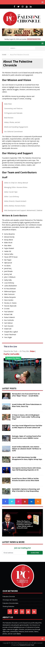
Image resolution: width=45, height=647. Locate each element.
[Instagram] (22, 7)
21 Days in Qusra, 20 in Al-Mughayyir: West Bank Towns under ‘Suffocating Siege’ (26, 417)
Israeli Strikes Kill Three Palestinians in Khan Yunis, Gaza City (26, 405)
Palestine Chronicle (9, 596)
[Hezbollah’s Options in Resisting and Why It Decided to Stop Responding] (6, 491)
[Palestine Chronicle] (22, 586)
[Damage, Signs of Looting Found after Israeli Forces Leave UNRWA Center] (6, 438)
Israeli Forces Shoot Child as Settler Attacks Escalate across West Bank (25, 479)
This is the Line (10, 346)
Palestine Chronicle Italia (10, 603)
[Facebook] (14, 7)
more (19, 634)
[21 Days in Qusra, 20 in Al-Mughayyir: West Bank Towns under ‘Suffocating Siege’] (6, 417)
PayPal (6, 354)
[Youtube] (26, 7)
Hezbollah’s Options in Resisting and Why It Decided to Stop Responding (26, 490)
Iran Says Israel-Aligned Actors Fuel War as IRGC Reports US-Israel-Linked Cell (27, 426)
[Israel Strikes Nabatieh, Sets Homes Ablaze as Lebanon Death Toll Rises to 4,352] (6, 449)
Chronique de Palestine (10, 600)
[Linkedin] (31, 7)
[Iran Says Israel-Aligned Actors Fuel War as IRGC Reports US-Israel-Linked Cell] (6, 428)
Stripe (32, 351)
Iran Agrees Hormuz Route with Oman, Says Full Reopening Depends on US (26, 469)
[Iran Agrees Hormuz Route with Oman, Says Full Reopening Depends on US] (6, 470)
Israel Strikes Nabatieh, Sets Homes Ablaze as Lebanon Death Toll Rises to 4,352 (26, 448)
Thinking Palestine (8, 606)
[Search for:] (22, 48)
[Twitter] (18, 7)
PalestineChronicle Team (26, 645)
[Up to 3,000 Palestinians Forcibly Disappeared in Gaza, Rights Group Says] (6, 459)
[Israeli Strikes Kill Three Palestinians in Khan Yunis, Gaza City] (6, 406)
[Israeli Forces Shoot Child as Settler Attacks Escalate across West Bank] (6, 481)
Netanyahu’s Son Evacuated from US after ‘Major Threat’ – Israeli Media (26, 395)
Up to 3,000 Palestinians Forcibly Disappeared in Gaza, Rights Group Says (27, 458)
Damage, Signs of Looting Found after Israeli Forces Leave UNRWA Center (26, 437)
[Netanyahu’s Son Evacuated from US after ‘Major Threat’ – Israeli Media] (6, 396)
